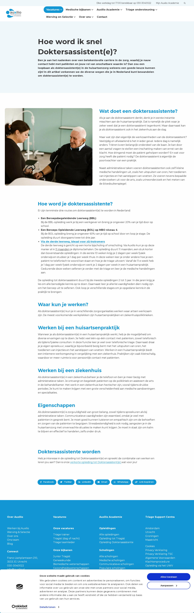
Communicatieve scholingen (116, 564)
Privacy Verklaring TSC (159, 554)
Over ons (85, 16)
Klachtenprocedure (157, 561)
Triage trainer (61, 534)
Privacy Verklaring (156, 550)
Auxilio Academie (108, 9)
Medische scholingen (112, 560)
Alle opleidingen (109, 534)
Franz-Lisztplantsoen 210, (22, 557)
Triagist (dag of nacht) (66, 538)
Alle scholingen (108, 556)
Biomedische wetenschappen (71, 564)
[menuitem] (124, 3)
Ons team (13, 539)
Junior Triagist (61, 556)
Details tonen (47, 607)
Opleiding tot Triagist (112, 538)
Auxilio (21, 13)
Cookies (150, 546)
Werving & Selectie (18, 532)
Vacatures (52, 9)
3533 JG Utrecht (17, 561)
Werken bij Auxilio (18, 528)
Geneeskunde (62, 560)
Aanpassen (167, 585)
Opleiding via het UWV (159, 565)
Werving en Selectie (59, 16)
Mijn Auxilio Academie (167, 3)
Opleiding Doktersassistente (116, 542)
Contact (102, 16)
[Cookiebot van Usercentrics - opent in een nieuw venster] (19, 607)
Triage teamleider (64, 542)
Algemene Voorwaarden (160, 557)
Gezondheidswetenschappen (71, 568)
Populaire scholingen (112, 568)
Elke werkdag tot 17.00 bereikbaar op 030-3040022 (124, 3)
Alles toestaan (169, 576)
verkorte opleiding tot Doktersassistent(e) (95, 462)
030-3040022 (15, 565)
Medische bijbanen (78, 9)
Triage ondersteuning (140, 9)
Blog (10, 543)
